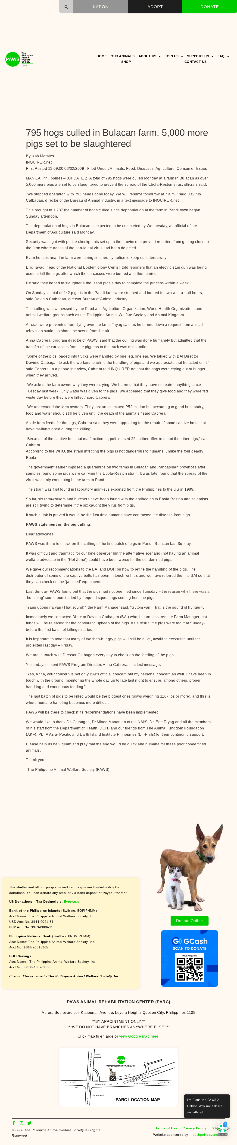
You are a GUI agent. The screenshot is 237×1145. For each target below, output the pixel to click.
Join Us (172, 56)
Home (102, 56)
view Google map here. (139, 1036)
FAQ (221, 56)
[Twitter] (29, 1123)
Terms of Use (167, 1128)
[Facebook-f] (14, 1123)
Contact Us (195, 62)
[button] (66, 7)
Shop (126, 62)
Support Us (198, 56)
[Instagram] (22, 1123)
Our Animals (123, 56)
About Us (147, 56)
